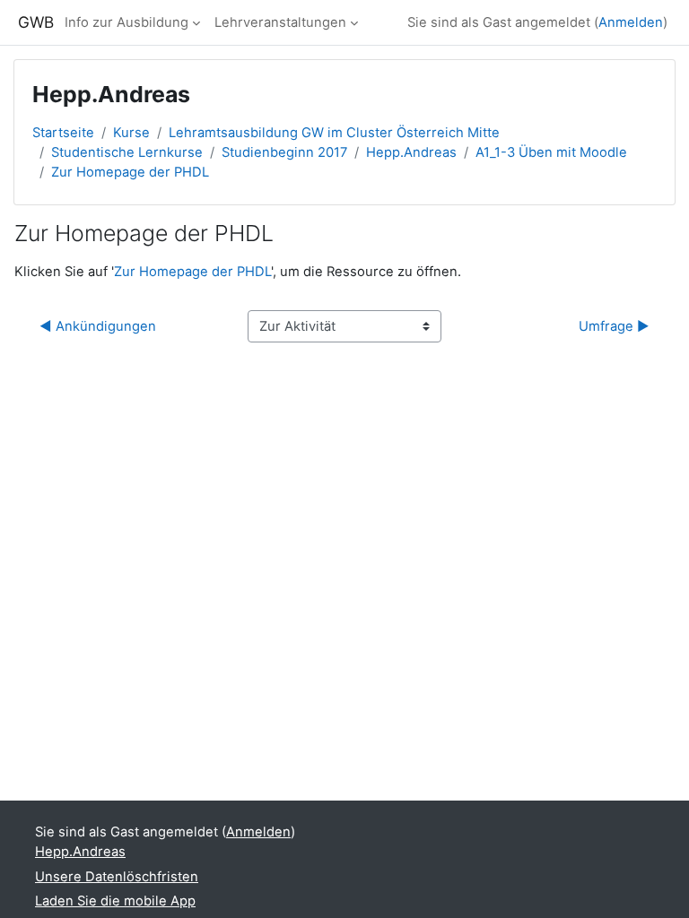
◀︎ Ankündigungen (97, 326)
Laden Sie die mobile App (115, 901)
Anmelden (630, 22)
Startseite (63, 133)
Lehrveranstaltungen (280, 22)
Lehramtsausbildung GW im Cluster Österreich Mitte (334, 133)
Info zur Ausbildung (126, 22)
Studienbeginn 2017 (284, 152)
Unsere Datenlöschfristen (116, 877)
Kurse (131, 133)
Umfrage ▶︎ (614, 326)
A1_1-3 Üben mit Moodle (551, 152)
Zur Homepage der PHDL (130, 172)
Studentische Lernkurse (127, 152)
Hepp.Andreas (411, 152)
